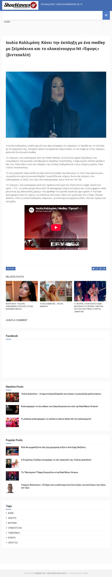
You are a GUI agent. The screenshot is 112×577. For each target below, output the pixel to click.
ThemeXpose (39, 573)
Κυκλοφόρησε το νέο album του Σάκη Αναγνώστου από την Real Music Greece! (59, 406)
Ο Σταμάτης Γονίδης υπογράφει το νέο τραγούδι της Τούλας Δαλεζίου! (56, 460)
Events (12, 538)
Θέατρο (12, 518)
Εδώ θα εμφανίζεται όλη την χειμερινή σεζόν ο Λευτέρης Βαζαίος (53, 447)
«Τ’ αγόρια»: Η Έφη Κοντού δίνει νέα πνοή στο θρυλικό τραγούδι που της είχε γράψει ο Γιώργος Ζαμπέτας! (88, 308)
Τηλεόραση (14, 533)
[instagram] (92, 34)
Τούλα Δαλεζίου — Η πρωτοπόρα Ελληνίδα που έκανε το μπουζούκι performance (61, 394)
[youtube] (87, 34)
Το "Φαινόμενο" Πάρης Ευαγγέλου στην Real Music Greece (49, 472)
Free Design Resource (56, 573)
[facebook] (78, 23)
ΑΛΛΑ (11, 513)
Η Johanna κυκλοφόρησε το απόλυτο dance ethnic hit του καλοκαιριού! (56, 419)
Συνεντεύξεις (15, 528)
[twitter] (83, 34)
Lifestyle (13, 542)
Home (7, 22)
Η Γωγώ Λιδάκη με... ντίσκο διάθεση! (51, 305)
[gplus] (97, 34)
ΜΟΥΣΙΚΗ (10, 269)
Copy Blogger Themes (78, 573)
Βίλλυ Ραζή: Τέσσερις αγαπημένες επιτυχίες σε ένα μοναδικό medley (19, 306)
